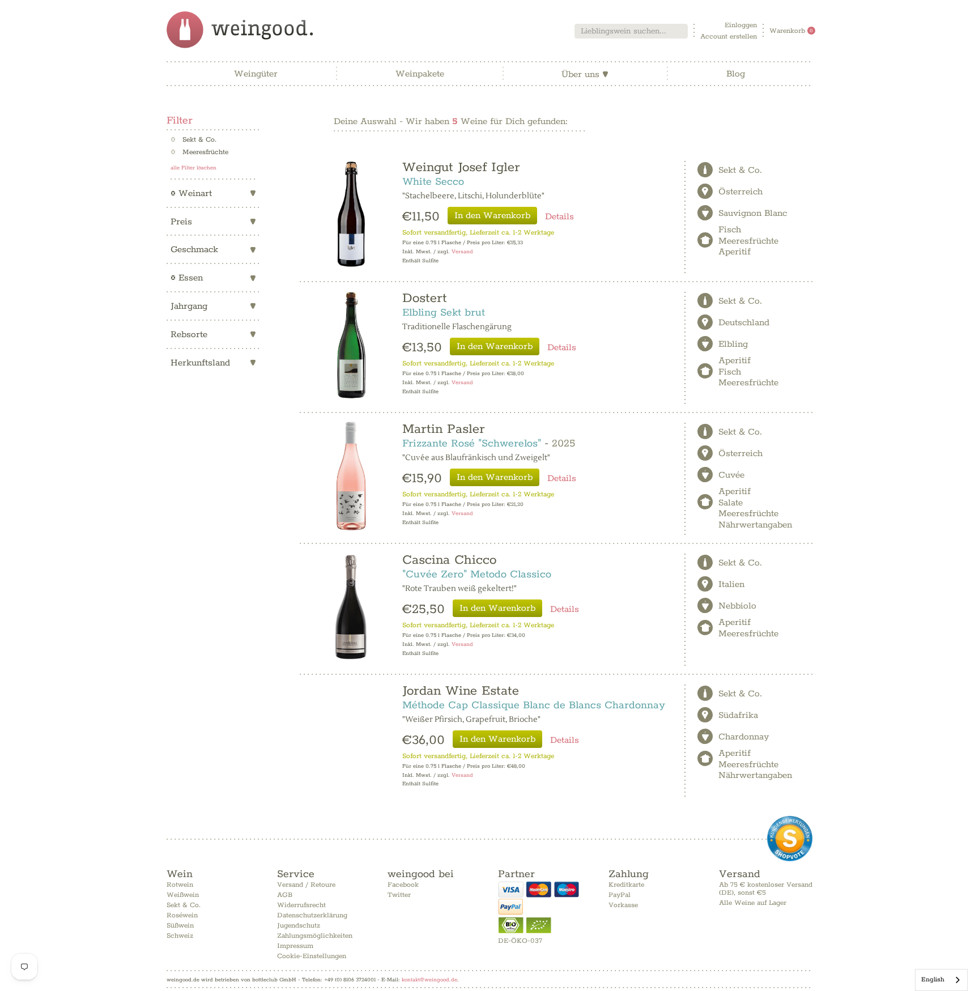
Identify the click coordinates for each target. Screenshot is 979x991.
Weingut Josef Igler (461, 167)
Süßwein (180, 925)
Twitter (399, 895)
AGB (284, 895)
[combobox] (631, 31)
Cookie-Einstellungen (311, 956)
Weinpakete (419, 74)
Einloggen (741, 25)
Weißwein (183, 895)
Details (559, 217)
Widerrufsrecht (301, 905)
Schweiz (180, 936)
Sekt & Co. (193, 139)
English (932, 979)
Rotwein (180, 885)
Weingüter (256, 74)
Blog (735, 74)
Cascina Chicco (449, 560)
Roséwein (182, 915)
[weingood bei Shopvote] (789, 838)
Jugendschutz (298, 925)
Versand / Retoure (306, 885)
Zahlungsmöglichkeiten (314, 936)
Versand (462, 252)
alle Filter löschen (193, 168)
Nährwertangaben (755, 525)
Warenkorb (791, 31)
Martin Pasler (443, 429)
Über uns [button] (584, 74)
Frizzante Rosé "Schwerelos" (471, 443)
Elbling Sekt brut (443, 313)
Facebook (403, 885)
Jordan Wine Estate (460, 691)
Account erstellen (728, 36)
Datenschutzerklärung (312, 915)
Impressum (295, 946)
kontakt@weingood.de (429, 979)
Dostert (424, 298)
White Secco (433, 182)
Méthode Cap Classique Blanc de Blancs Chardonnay (533, 705)
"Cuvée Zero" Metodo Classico (476, 574)
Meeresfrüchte (199, 152)
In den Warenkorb (492, 216)
